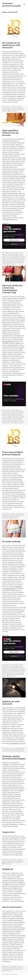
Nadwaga (23, 176)
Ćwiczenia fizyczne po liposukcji (13, 255)
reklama (14, 859)
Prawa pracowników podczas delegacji (12, 453)
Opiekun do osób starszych (10, 702)
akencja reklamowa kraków (13, 861)
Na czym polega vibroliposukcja (14, 258)
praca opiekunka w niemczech (17, 743)
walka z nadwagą (16, 262)
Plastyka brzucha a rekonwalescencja (12, 415)
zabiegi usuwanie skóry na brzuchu (13, 422)
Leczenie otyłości (21, 257)
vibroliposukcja (9, 262)
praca (14, 106)
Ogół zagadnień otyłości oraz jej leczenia (10, 132)
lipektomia (4, 258)
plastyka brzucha (14, 414)
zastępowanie (5, 518)
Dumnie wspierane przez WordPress (10, 974)
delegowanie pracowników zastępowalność (13, 515)
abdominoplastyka (6, 411)
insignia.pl (7, 869)
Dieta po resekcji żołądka (12, 257)
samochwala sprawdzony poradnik (11, 4)
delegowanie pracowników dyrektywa (10, 515)
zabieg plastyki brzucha (8, 341)
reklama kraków (18, 862)
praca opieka (11, 751)
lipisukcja (8, 413)
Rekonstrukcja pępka (20, 417)
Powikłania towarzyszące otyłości (13, 261)
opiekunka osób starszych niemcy (14, 108)
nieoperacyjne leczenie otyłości (17, 259)
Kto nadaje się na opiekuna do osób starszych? (11, 45)
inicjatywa (17, 516)
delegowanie (21, 513)
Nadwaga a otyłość (6, 259)
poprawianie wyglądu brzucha (8, 417)
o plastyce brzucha (15, 413)
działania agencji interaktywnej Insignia (14, 757)
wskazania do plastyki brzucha (12, 420)
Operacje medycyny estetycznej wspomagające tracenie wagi (12, 289)
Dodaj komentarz (13, 111)
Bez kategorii (16, 252)
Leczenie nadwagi (11, 541)
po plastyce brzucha (19, 415)
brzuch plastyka (14, 411)
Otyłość (3, 261)
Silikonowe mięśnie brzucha (8, 418)
